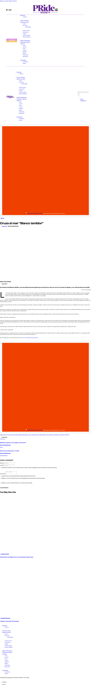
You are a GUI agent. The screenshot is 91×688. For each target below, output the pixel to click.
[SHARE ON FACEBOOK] (9, 284)
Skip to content (4, 1)
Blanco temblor (7, 435)
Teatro (2, 218)
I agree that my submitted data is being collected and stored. (18, 476)
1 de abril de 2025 (4, 554)
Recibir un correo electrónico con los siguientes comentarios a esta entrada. (23, 478)
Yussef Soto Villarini (63, 435)
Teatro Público (54, 435)
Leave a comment (3, 455)
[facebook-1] (1, 623)
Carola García (16, 435)
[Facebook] (6, 9)
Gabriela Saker (24, 435)
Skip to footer (13, 1)
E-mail (1, 465)
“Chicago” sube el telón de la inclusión (9, 621)
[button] (3, 226)
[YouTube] (9, 9)
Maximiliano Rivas (45, 435)
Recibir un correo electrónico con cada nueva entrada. (16, 483)
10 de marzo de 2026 (5, 618)
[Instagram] (11, 9)
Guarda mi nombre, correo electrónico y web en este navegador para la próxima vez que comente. (29, 467)
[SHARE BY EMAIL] (11, 284)
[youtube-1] (3, 623)
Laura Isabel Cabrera (34, 435)
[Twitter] (8, 9)
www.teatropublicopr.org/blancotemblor (30, 337)
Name (1, 463)
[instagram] (5, 623)
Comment (3, 473)
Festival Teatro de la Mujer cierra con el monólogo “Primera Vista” (16, 557)
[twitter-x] (2, 623)
